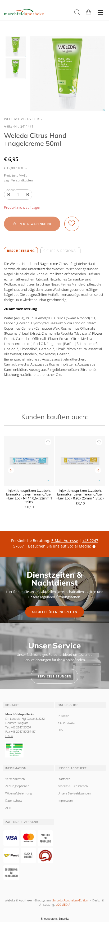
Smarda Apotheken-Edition (70, 900)
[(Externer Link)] (28, 749)
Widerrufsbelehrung (18, 793)
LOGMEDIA (63, 904)
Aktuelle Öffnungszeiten (54, 612)
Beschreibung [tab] (21, 251)
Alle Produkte (66, 723)
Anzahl (11, 190)
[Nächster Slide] (98, 470)
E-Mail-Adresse (64, 540)
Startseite (64, 779)
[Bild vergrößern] (67, 73)
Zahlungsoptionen (17, 786)
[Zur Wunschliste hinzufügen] (71, 224)
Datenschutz (13, 800)
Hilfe (60, 730)
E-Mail (9, 736)
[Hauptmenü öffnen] (100, 12)
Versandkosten (15, 779)
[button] (77, 12)
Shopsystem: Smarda (55, 919)
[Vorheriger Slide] (11, 470)
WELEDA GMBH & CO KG (23, 118)
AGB (8, 808)
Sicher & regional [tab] (60, 251)
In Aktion (63, 716)
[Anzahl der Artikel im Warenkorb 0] (88, 12)
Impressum (65, 800)
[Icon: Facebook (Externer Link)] (94, 546)
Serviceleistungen (54, 676)
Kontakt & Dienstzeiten (73, 786)
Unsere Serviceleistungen (74, 793)
